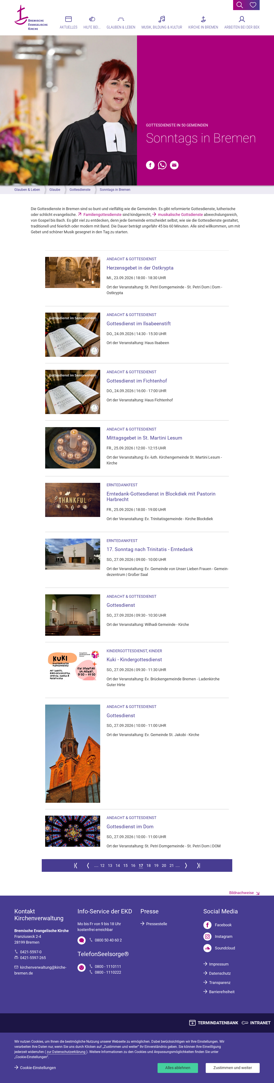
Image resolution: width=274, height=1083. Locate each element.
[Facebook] (150, 165)
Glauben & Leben (27, 190)
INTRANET (260, 1022)
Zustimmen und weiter (232, 1067)
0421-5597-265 (33, 957)
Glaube (54, 190)
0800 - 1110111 (108, 966)
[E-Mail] (174, 165)
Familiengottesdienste (102, 214)
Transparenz (220, 982)
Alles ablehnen (177, 1067)
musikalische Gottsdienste (180, 214)
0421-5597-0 (31, 952)
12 (102, 865)
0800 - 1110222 (108, 972)
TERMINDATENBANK (218, 1022)
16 (133, 865)
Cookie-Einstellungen (38, 1067)
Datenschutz (220, 973)
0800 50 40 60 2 (108, 940)
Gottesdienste (80, 190)
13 (110, 865)
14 (118, 865)
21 (172, 865)
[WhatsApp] (162, 165)
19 (156, 865)
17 (141, 865)
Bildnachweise (241, 892)
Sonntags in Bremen (115, 190)
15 (125, 865)
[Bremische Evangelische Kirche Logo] (31, 17)
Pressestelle (156, 924)
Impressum (219, 964)
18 (148, 865)
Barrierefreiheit (222, 992)
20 (164, 865)
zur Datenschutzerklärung (66, 1052)
